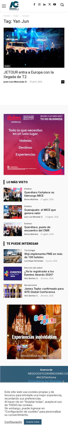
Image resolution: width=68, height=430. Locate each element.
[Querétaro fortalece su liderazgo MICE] (13, 194)
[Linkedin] (44, 4)
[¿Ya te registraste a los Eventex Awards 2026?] (13, 273)
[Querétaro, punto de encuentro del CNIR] (13, 229)
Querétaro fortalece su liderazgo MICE (39, 194)
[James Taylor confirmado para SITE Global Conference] (13, 291)
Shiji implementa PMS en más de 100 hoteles (43, 255)
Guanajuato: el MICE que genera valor (40, 211)
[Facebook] (34, 4)
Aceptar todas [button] (32, 422)
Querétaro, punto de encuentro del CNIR (37, 229)
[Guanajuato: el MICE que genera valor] (13, 212)
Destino (28, 189)
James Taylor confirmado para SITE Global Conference (44, 290)
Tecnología (29, 250)
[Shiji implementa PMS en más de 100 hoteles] (13, 256)
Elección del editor (33, 268)
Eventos (28, 223)
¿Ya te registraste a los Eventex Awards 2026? (39, 273)
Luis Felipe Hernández (33, 261)
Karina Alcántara (31, 199)
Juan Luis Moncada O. (15, 81)
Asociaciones (30, 285)
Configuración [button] (13, 422)
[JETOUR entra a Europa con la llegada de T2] (34, 48)
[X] (49, 4)
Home (7, 15)
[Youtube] (54, 4)
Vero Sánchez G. (31, 278)
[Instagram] (39, 4)
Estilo (7, 66)
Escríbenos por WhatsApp (46, 381)
